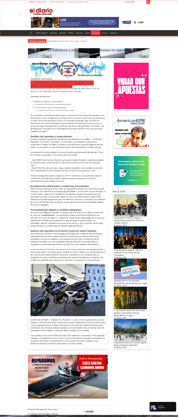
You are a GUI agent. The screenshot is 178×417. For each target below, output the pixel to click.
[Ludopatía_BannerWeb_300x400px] (131, 86)
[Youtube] (131, 2)
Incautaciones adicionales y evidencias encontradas (54, 104)
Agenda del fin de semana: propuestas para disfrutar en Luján (130, 282)
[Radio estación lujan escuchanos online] (68, 69)
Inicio (31, 32)
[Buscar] (148, 2)
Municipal (53, 33)
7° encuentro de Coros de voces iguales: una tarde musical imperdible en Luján (129, 313)
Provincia (79, 33)
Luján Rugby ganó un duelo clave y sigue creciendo (67, 41)
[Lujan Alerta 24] (89, 22)
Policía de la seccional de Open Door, (77, 118)
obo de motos (93, 123)
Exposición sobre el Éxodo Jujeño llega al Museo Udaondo (130, 343)
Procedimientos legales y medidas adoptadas (52, 108)
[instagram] (134, 2)
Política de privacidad (57, 2)
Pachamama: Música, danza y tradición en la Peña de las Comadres (128, 252)
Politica (71, 33)
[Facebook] (127, 2)
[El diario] (41, 11)
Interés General (41, 33)
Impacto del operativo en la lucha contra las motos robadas (56, 110)
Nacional (63, 33)
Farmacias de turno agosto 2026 (77, 2)
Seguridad (95, 33)
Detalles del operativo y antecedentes (48, 102)
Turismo (104, 33)
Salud (87, 33)
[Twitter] (129, 2)
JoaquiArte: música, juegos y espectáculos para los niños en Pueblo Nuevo (129, 220)
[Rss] (125, 2)
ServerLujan (52, 409)
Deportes (113, 33)
